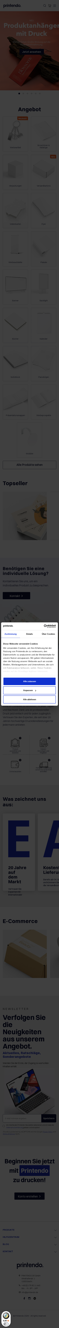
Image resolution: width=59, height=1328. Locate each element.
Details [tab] (29, 634)
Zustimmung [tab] (11, 634)
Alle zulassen (29, 681)
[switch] (6, 1324)
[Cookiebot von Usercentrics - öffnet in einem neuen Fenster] (44, 626)
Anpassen (28, 690)
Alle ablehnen (29, 699)
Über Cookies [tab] (48, 634)
